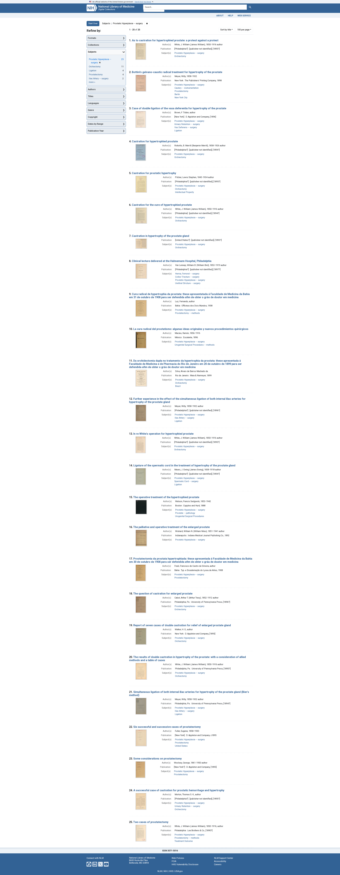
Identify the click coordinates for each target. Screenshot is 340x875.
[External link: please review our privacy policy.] (89, 864)
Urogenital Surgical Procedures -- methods (194, 345)
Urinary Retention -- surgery (187, 124)
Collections (93, 45)
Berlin (177, 94)
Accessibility (220, 861)
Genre (91, 110)
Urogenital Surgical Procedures (189, 516)
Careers (217, 864)
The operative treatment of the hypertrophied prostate (166, 497)
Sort (225, 29)
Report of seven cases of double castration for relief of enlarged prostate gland (182, 625)
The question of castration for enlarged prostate (162, 593)
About (220, 15)
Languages (93, 103)
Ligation (178, 130)
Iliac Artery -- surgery (184, 418)
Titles (90, 96)
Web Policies (178, 858)
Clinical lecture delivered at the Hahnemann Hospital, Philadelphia (171, 261)
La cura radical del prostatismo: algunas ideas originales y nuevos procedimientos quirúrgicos (190, 329)
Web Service (244, 15)
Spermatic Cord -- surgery (186, 481)
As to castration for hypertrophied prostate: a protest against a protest (175, 40)
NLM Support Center (223, 858)
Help (230, 15)
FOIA (174, 861)
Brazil (177, 386)
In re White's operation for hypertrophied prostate (163, 433)
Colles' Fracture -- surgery (187, 277)
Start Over (93, 23)
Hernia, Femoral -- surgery (187, 273)
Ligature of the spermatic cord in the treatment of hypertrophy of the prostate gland (184, 465)
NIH (165, 871)
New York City (181, 97)
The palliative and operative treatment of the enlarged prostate (171, 527)
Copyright (92, 117)
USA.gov (179, 871)
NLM (159, 871)
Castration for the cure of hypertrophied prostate (162, 204)
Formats (92, 38)
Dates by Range (95, 124)
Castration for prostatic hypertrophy (154, 173)
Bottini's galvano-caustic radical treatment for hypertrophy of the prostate (177, 72)
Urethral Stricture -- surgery (187, 283)
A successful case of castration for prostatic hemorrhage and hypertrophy (178, 790)
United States (181, 746)
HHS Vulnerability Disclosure (185, 864)
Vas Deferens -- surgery (185, 127)
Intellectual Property (184, 192)
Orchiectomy (180, 56)
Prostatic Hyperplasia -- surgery (189, 53)
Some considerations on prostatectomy (157, 758)
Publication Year (96, 131)
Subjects (92, 52)
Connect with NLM (95, 858)
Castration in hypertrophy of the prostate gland (160, 236)
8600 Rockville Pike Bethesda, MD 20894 (139, 861)
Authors (92, 89)
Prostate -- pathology (185, 513)
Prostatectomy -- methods (187, 313)
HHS (171, 871)
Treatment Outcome (184, 841)
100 (243, 29)
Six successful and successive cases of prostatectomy (167, 726)
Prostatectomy (181, 91)
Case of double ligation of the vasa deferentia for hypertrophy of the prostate (179, 108)
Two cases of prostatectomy (150, 822)
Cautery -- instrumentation (187, 88)
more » (92, 82)
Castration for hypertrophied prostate (155, 141)
